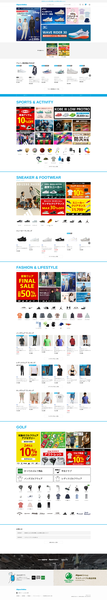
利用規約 (29, 595)
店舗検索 (54, 563)
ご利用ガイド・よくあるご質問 (23, 592)
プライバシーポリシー (37, 595)
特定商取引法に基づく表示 (47, 595)
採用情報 (23, 595)
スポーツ (25, 95)
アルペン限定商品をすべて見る (53, 89)
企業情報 (17, 595)
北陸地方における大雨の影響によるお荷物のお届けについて (53, 1)
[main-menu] (89, 5)
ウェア (62, 95)
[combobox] (54, 5)
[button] (90, 75)
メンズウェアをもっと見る (54, 358)
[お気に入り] (80, 5)
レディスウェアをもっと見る (53, 386)
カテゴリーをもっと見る (53, 166)
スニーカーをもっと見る (53, 256)
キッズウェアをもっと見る (54, 416)
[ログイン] (83, 5)
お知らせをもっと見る (53, 542)
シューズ (43, 95)
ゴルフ (81, 95)
